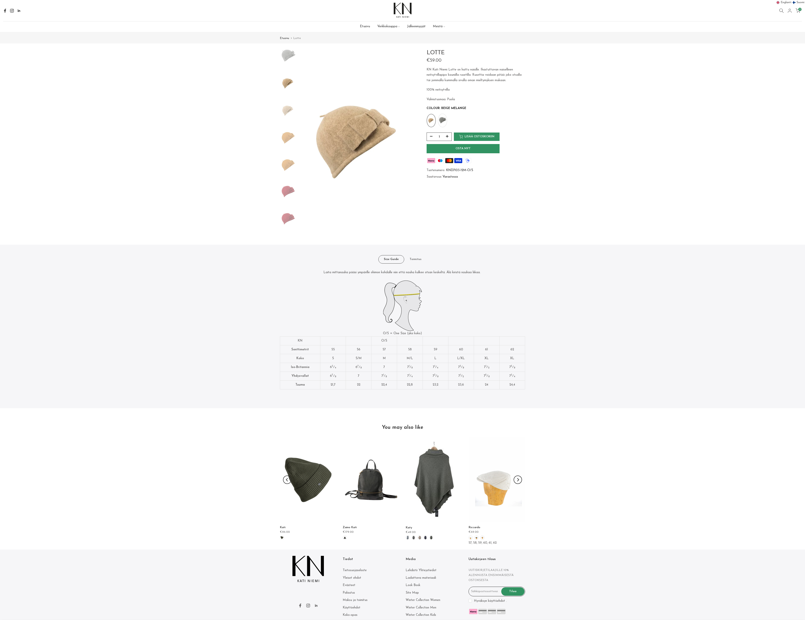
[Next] (518, 480)
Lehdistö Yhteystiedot (421, 570)
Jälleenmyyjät (416, 26)
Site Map (412, 592)
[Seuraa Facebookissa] (5, 10)
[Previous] (287, 480)
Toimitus (415, 259)
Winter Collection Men (421, 607)
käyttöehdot (496, 601)
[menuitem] (784, 2)
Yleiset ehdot (352, 578)
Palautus (349, 592)
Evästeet (349, 585)
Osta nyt (463, 148)
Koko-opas (350, 615)
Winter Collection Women (423, 600)
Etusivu (365, 26)
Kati (283, 527)
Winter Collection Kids (421, 615)
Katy (409, 527)
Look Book (413, 585)
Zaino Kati (350, 527)
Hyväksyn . (490, 601)
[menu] (790, 2)
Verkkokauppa (387, 26)
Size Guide (391, 259)
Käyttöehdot (351, 607)
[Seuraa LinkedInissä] (19, 10)
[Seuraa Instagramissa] (12, 10)
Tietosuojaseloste (355, 570)
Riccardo (474, 527)
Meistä (438, 26)
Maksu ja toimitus (355, 600)
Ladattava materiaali (421, 578)
